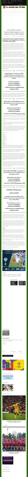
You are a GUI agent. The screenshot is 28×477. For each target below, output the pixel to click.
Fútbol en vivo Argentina (6, 471)
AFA (12, 2)
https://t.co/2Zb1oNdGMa (14, 204)
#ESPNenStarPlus (17, 189)
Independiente (21, 281)
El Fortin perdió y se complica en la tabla (13, 284)
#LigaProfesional (8, 73)
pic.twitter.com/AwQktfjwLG (14, 85)
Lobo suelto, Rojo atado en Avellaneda (22, 284)
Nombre (3, 351)
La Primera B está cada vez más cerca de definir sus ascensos (14, 453)
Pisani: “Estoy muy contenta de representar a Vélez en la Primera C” (6, 334)
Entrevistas (4, 329)
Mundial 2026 (9, 2)
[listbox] (14, 409)
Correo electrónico (13, 351)
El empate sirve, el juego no (14, 422)
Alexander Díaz (4, 274)
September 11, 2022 (14, 89)
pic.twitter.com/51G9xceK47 (14, 180)
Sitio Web (20, 351)
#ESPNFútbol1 (9, 189)
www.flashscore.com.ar (5, 469)
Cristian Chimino (14, 274)
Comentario (4, 343)
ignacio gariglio (19, 274)
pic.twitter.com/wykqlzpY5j (14, 111)
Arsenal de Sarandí (10, 274)
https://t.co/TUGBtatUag (14, 83)
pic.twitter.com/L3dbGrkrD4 (14, 206)
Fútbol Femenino (4, 2)
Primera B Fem (17, 452)
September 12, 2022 (14, 210)
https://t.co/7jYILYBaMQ (14, 109)
